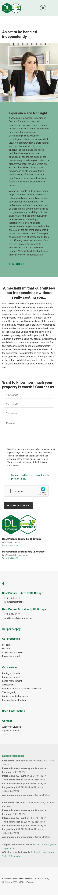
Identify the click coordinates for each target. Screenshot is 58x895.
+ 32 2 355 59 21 (11, 545)
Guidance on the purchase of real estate (21, 688)
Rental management (12, 681)
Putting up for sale (11, 673)
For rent (6, 648)
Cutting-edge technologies (15, 696)
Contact (7, 720)
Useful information (13, 711)
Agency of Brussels (11, 727)
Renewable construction (14, 700)
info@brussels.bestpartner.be (15, 555)
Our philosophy (11, 629)
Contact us (16, 264)
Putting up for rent (11, 677)
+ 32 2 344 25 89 (11, 558)
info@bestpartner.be (11, 542)
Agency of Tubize (10, 730)
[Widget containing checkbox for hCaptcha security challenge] (26, 491)
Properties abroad (11, 656)
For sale (6, 645)
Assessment (8, 685)
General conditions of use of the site (17, 879)
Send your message (18, 505)
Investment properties (12, 652)
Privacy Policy (43, 879)
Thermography (9, 692)
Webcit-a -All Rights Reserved (20, 882)
